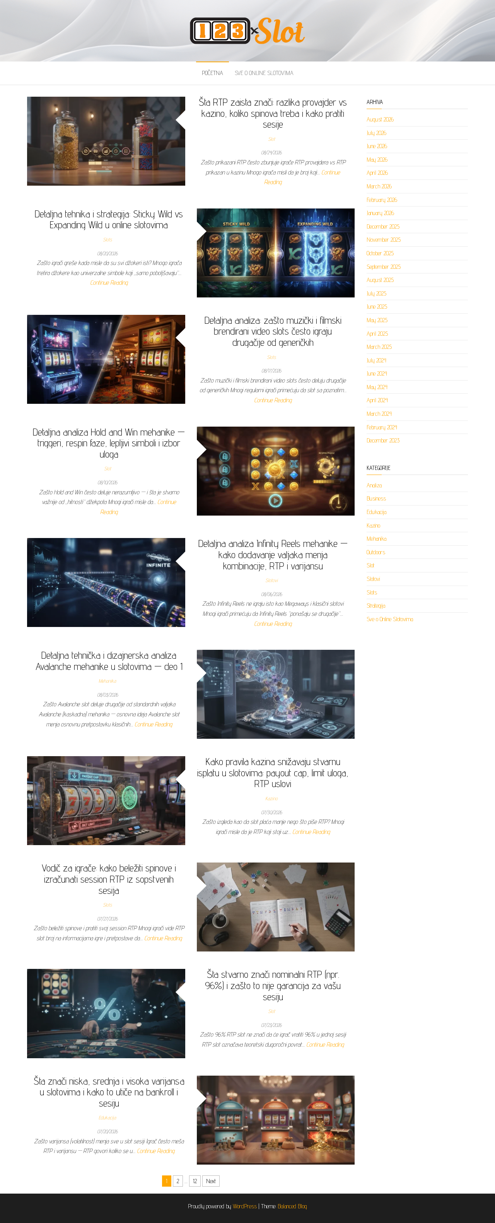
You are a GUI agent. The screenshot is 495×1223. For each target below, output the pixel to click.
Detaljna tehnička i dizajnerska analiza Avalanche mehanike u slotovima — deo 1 (109, 660)
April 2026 (377, 172)
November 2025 (384, 239)
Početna (212, 73)
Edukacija (107, 1117)
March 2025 (379, 346)
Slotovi (271, 580)
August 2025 (380, 280)
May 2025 (377, 320)
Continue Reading (109, 282)
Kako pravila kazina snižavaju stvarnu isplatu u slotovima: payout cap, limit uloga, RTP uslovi (272, 772)
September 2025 (384, 266)
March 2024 (379, 413)
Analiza (374, 485)
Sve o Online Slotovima (264, 73)
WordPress (245, 1206)
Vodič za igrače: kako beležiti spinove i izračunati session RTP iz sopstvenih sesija (109, 879)
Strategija (376, 605)
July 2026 (376, 133)
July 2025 (376, 293)
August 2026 (380, 119)
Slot (271, 139)
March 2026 (379, 186)
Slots (107, 239)
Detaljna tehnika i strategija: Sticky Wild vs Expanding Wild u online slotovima (109, 219)
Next (211, 1181)
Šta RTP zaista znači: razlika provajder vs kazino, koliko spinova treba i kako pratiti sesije (273, 113)
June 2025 (377, 306)
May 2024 (377, 387)
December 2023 (383, 440)
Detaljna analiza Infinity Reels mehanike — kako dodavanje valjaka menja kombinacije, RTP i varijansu (273, 554)
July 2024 (376, 360)
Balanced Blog (292, 1206)
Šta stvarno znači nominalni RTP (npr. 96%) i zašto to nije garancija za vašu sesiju (273, 985)
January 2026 (380, 213)
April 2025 (377, 333)
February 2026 (382, 199)
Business (376, 498)
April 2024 (377, 400)
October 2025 (380, 253)
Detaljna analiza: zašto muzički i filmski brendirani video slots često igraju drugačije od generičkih (273, 331)
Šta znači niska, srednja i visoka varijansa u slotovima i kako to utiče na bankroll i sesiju (109, 1092)
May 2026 (377, 159)
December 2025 (383, 226)
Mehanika (107, 681)
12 (195, 1181)
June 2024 (377, 373)
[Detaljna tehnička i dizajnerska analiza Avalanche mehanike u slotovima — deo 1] (276, 693)
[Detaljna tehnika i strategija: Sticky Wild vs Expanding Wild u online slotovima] (276, 252)
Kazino (271, 798)
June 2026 (377, 146)
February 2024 (382, 427)
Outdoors (376, 552)
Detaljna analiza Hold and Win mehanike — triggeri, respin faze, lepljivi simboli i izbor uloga (109, 443)
